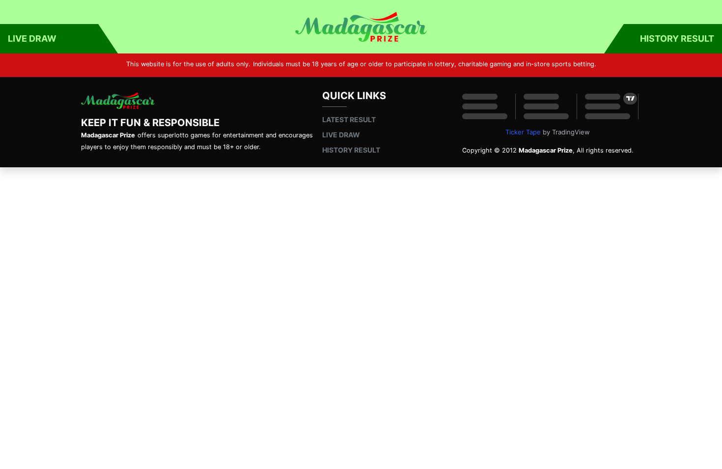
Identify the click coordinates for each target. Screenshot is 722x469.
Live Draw (32, 38)
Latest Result (349, 119)
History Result (677, 38)
